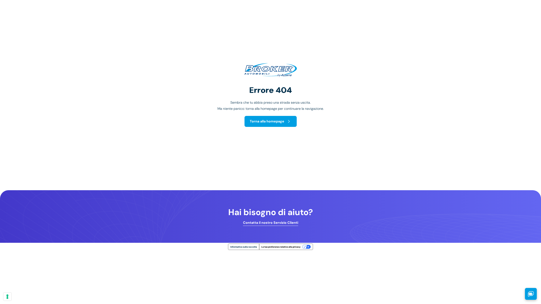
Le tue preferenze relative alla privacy (281, 247)
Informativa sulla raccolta (243, 247)
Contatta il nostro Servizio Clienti (270, 223)
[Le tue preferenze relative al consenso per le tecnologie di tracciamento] (7, 297)
